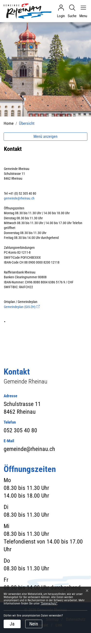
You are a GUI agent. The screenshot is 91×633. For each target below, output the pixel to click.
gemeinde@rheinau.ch (19, 198)
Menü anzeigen (45, 136)
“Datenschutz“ (49, 603)
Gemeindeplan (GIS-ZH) (22, 307)
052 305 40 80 (20, 430)
